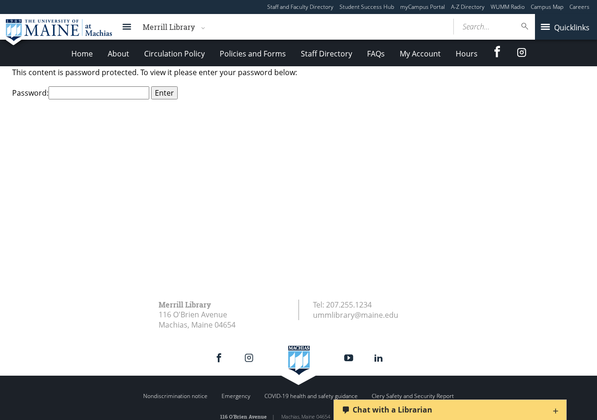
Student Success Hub (367, 7)
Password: (30, 93)
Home (82, 54)
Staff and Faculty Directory (300, 7)
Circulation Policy (174, 54)
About (118, 54)
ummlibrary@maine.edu (355, 315)
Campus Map (547, 7)
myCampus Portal (422, 7)
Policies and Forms (253, 54)
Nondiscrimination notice (175, 396)
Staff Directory (326, 54)
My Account (420, 54)
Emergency (236, 396)
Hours (467, 54)
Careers (579, 7)
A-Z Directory (468, 7)
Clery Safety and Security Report (413, 396)
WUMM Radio (508, 7)
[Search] (525, 26)
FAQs (376, 54)
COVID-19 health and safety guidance (311, 396)
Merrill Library (169, 27)
